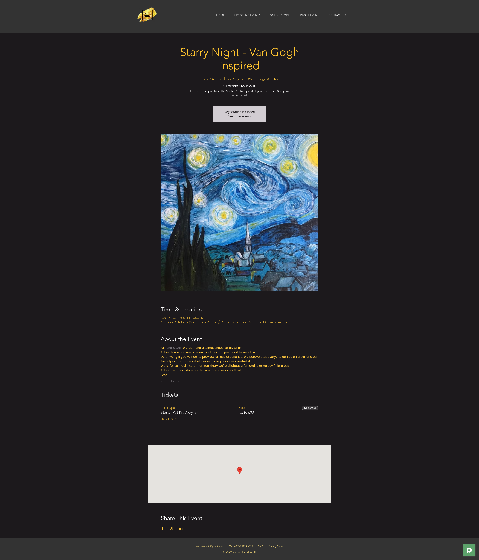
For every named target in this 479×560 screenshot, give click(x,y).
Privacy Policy (275, 546)
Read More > (170, 381)
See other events (239, 116)
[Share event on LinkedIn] (181, 528)
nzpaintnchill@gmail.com (209, 546)
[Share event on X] (171, 528)
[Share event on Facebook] (162, 528)
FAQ (261, 546)
